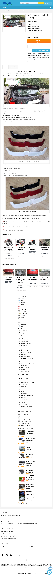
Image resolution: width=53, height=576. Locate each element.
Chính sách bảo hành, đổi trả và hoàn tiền (9, 536)
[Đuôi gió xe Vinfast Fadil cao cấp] (14, 26)
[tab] (5, 67)
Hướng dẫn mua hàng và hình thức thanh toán (10, 533)
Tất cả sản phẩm (45, 55)
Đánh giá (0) (13, 67)
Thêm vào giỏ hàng (42, 50)
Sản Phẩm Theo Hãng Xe (10, 10)
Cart (49, 3)
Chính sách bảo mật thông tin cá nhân (8, 538)
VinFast (18, 10)
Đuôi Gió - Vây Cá (45, 53)
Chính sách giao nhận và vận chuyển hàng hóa (10, 534)
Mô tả (5, 67)
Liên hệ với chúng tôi (21, 573)
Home (2, 10)
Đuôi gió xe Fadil (45, 59)
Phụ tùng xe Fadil (39, 61)
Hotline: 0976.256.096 (31, 573)
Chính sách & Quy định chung (7, 531)
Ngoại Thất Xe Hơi (37, 53)
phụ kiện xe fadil (31, 61)
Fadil (23, 10)
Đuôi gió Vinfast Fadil (36, 59)
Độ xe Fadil (44, 57)
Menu (4, 7)
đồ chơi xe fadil (38, 57)
